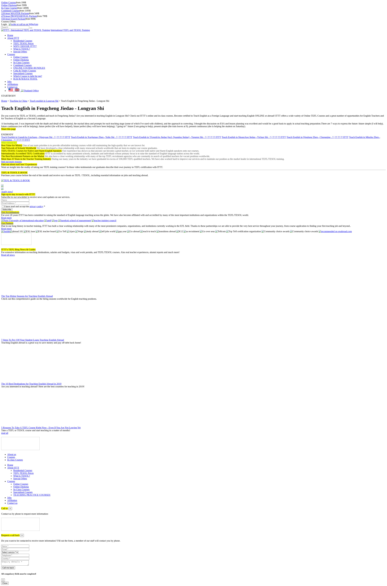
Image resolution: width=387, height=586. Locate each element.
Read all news (8, 255)
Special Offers (20, 51)
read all (4, 433)
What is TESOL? (21, 49)
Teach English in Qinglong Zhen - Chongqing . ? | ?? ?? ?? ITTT (317, 137)
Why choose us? (9, 142)
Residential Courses (22, 40)
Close (4, 583)
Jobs (9, 81)
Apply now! (7, 191)
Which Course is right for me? (27, 76)
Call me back (8, 568)
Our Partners (7, 223)
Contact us (12, 87)
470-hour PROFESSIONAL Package (19, 16)
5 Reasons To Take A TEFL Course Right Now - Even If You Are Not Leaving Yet (41, 427)
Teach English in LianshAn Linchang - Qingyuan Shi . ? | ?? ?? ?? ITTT (35, 137)
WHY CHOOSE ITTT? (25, 46)
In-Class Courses (9, 8)
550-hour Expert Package (13, 19)
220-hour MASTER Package (15, 13)
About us (11, 454)
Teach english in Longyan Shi (44, 101)
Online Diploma (9, 5)
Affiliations (12, 84)
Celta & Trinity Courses (24, 70)
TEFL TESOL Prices (23, 43)
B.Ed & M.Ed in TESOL (25, 79)
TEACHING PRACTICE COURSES (31, 495)
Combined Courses (10, 10)
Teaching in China (18, 101)
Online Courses (8, 2)
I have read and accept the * (24, 206)
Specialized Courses (23, 73)
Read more (6, 217)
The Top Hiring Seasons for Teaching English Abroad (27, 296)
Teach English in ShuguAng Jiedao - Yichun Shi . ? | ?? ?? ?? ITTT (254, 137)
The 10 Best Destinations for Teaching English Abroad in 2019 (31, 384)
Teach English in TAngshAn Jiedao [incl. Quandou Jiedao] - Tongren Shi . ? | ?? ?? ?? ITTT (177, 137)
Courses (11, 54)
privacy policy (36, 206)
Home (10, 35)
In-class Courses (15, 460)
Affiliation (12, 500)
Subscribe (6, 209)
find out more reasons (11, 161)
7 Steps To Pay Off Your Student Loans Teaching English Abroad (32, 340)
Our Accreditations (10, 212)
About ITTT (13, 38)
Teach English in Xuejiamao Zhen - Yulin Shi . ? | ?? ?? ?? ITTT (101, 137)
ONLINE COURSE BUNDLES (29, 68)
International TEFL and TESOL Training (70, 30)
